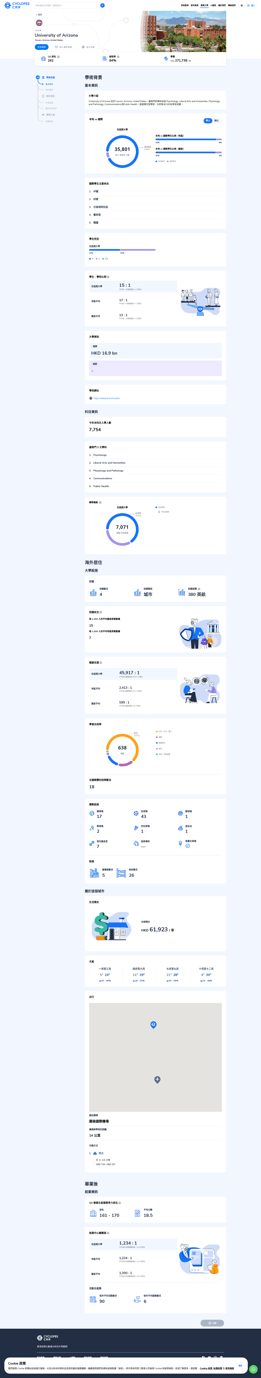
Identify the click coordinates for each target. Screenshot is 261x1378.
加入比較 (90, 47)
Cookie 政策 (206, 1368)
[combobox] (66, 5)
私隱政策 (217, 1368)
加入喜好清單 (66, 47)
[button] (157, 1080)
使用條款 (229, 1368)
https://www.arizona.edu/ (107, 398)
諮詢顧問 (42, 47)
